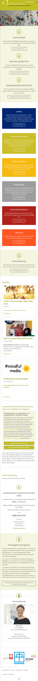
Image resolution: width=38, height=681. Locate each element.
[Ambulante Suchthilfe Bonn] (37, 1)
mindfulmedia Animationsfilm (16, 379)
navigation (3, 3)
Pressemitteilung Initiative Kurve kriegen (15, 310)
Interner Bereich (30, 1)
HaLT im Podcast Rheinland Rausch (18, 338)
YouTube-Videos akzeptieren (19, 443)
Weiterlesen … (7, 313)
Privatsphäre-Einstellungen (13, 438)
